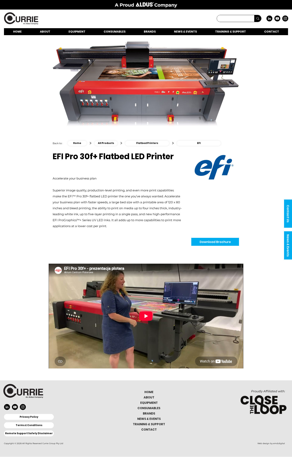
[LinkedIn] (269, 18)
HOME (148, 392)
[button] (288, 214)
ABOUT (149, 397)
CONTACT (149, 429)
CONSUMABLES (148, 408)
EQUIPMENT (149, 403)
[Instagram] (285, 18)
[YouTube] (277, 18)
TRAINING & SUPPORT (149, 424)
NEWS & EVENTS (149, 419)
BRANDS (149, 413)
